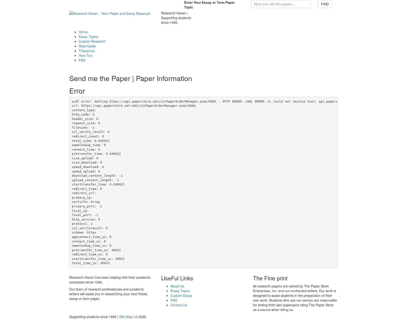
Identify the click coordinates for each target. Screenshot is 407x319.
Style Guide (87, 46)
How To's (85, 55)
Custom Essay (181, 295)
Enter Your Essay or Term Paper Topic (209, 4)
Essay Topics (88, 36)
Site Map (125, 316)
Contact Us (179, 305)
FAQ (82, 60)
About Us (177, 286)
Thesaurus (87, 50)
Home (83, 31)
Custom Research (92, 41)
